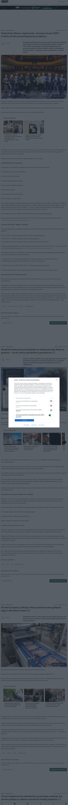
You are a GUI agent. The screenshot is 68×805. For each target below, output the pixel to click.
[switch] (50, 401)
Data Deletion (26, 425)
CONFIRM (24, 420)
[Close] (57, 380)
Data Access (34, 425)
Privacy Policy (41, 425)
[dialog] (34, 403)
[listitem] (34, 398)
